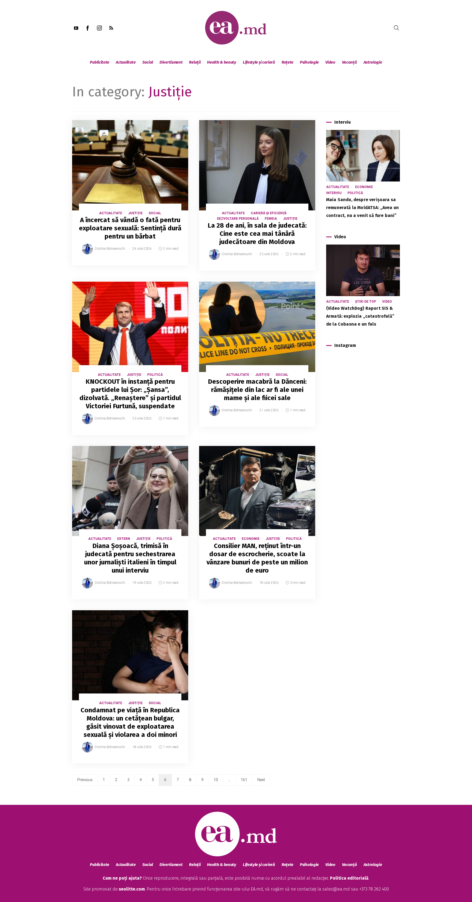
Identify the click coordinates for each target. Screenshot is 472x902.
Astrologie (373, 62)
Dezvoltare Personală (238, 219)
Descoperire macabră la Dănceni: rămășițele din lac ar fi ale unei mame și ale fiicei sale (257, 390)
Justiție (135, 213)
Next (261, 780)
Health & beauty (221, 62)
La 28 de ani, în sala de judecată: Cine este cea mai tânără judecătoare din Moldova (257, 234)
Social (147, 62)
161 (244, 780)
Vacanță (349, 62)
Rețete (287, 62)
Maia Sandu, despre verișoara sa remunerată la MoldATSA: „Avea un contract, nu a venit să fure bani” (362, 207)
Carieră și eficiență (269, 213)
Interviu (333, 193)
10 (216, 780)
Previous (85, 780)
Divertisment (171, 62)
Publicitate (99, 62)
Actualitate (126, 62)
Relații (194, 62)
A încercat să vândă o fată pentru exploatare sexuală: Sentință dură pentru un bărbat (130, 228)
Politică (155, 375)
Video (330, 62)
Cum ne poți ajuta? (122, 878)
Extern (123, 539)
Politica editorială (349, 878)
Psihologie (309, 62)
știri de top (365, 301)
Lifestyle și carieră (259, 62)
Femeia (271, 219)
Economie (250, 539)
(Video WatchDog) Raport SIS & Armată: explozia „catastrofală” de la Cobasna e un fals (360, 316)
